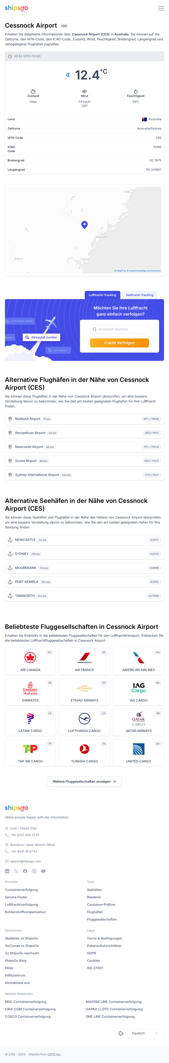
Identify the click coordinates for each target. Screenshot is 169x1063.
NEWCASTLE (25, 540)
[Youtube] (43, 871)
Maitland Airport (27, 419)
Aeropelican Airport (30, 433)
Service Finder (16, 897)
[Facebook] (25, 871)
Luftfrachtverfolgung (21, 904)
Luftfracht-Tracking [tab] (102, 295)
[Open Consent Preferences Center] (121, 1033)
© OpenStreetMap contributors (144, 270)
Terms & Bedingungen (104, 938)
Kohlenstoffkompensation (25, 912)
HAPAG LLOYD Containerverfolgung (114, 1009)
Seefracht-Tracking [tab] (139, 295)
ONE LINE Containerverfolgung (110, 1016)
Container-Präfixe (101, 904)
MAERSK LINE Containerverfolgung (114, 1002)
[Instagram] (34, 871)
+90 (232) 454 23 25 (24, 835)
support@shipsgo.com (25, 861)
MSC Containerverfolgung (25, 1002)
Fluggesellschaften (102, 919)
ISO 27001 (95, 968)
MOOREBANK (25, 568)
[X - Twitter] (16, 871)
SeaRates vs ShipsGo (21, 938)
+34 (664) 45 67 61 (23, 851)
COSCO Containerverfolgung (28, 1016)
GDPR (91, 953)
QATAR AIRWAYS (139, 731)
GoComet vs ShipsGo (22, 946)
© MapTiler (120, 270)
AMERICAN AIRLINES (138, 670)
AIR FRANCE (84, 670)
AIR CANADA (30, 670)
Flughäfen (95, 912)
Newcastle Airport (29, 447)
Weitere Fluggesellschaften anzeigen (82, 781)
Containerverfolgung (21, 890)
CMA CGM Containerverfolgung (30, 1009)
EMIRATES (30, 700)
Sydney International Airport (37, 475)
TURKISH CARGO (84, 761)
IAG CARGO (139, 700)
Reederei (94, 897)
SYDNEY (22, 554)
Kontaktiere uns (17, 983)
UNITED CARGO (138, 761)
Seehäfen (94, 890)
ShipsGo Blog (15, 960)
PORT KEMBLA (26, 582)
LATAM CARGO (30, 731)
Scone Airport (25, 461)
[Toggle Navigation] (161, 8)
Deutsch (138, 1033)
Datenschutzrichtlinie (104, 946)
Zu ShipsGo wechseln (22, 953)
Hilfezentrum (15, 975)
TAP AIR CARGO (30, 761)
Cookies (93, 960)
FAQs (9, 968)
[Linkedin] (7, 871)
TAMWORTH (25, 596)
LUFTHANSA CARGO (84, 731)
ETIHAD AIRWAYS (84, 700)
